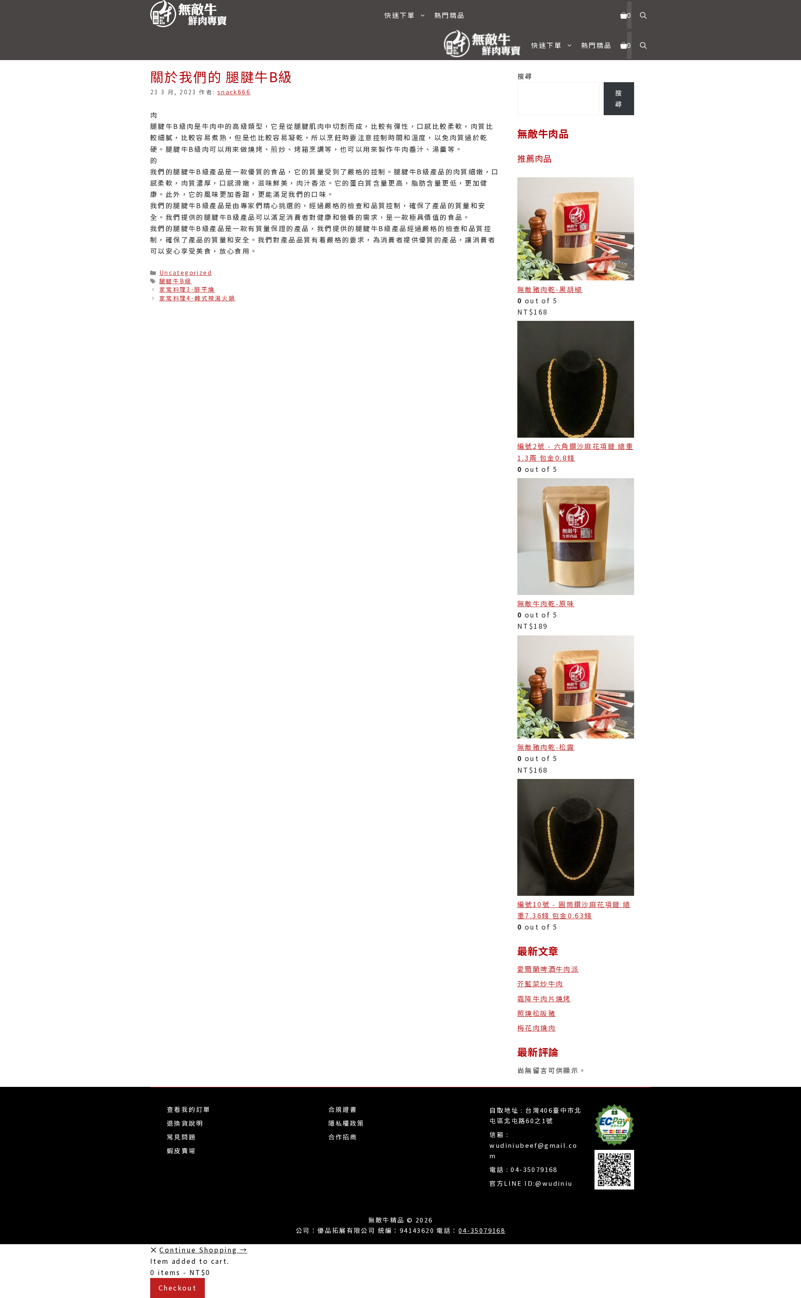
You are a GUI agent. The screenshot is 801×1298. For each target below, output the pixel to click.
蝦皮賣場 (181, 1150)
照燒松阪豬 (536, 1013)
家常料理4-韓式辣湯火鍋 (197, 298)
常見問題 (181, 1136)
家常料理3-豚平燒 (187, 289)
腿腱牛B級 (175, 281)
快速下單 (399, 15)
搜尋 (525, 76)
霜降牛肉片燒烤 (544, 998)
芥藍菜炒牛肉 (540, 983)
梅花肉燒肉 (536, 1028)
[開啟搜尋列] (643, 15)
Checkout (177, 1288)
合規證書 (343, 1109)
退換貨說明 (185, 1123)
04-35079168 (534, 1169)
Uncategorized (185, 272)
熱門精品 (449, 15)
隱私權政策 (346, 1123)
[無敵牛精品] (191, 15)
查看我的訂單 (188, 1109)
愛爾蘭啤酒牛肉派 (548, 969)
